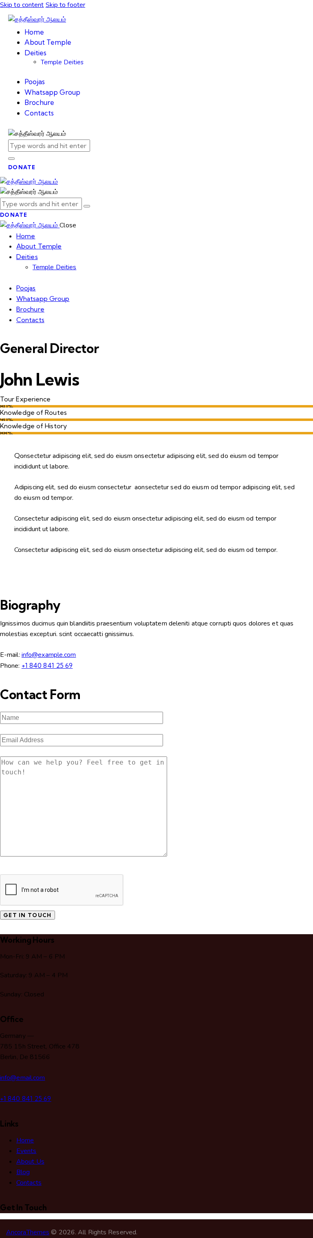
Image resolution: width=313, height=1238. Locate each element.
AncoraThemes (27, 1232)
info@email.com (22, 1077)
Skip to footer (65, 4)
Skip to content (22, 4)
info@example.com (49, 654)
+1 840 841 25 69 (47, 665)
